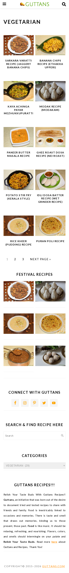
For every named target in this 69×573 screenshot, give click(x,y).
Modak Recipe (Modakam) (50, 108)
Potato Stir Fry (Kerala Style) (18, 197)
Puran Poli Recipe (50, 241)
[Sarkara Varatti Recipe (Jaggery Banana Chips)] (19, 300)
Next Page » (40, 259)
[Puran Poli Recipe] (50, 332)
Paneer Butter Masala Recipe (18, 154)
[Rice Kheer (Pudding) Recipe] (19, 332)
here (54, 541)
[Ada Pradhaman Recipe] (19, 365)
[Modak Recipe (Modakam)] (50, 300)
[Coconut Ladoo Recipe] (50, 365)
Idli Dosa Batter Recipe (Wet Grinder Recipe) (50, 198)
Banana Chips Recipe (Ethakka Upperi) (50, 64)
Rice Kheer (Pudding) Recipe (18, 242)
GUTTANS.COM (53, 566)
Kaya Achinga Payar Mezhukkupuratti (18, 110)
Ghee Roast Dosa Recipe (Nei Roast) (50, 154)
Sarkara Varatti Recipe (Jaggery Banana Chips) (18, 64)
